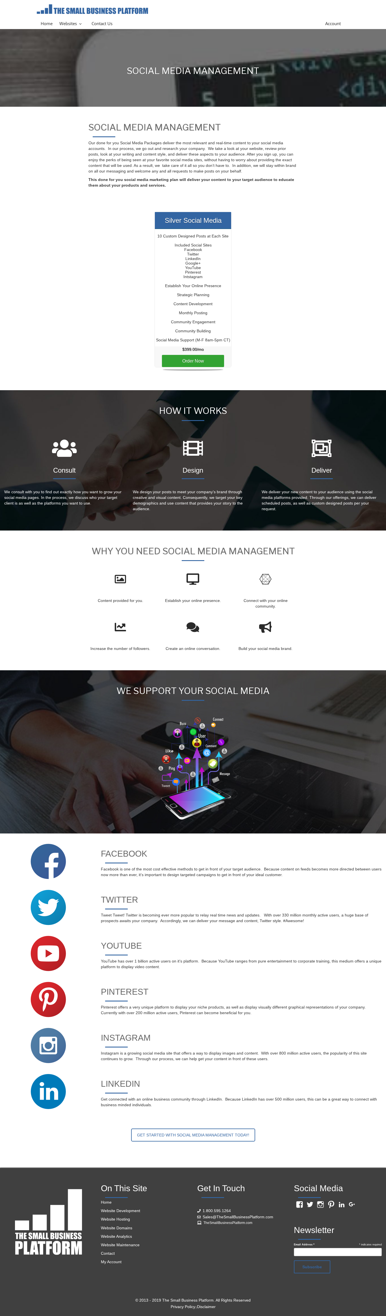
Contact (108, 1253)
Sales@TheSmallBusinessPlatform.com (238, 1217)
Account (333, 23)
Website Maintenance (120, 1245)
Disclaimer (206, 1306)
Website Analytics (116, 1236)
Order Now (193, 361)
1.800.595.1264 (217, 1210)
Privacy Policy (183, 1306)
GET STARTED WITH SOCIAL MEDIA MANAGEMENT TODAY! (193, 1135)
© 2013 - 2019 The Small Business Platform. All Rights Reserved (193, 1300)
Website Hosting (115, 1219)
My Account (111, 1262)
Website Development (120, 1210)
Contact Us (102, 23)
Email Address (304, 1244)
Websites (68, 23)
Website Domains (116, 1228)
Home (47, 23)
